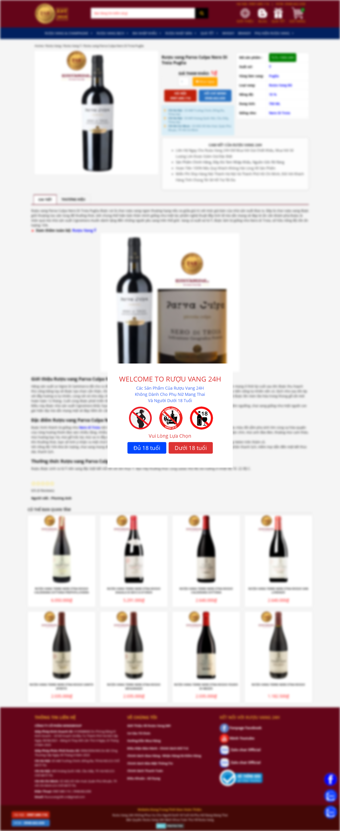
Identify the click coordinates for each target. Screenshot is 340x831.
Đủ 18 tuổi (146, 448)
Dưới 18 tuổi (191, 448)
